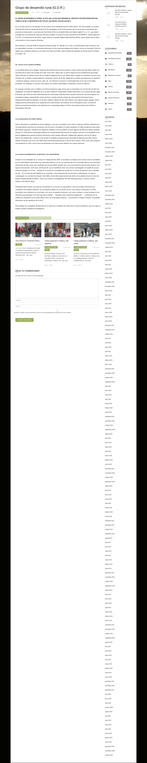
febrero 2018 (109, 512)
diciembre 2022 (109, 282)
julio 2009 (108, 694)
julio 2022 (108, 295)
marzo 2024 (108, 225)
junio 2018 (108, 494)
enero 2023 (108, 277)
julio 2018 (108, 490)
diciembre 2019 (109, 416)
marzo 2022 (108, 312)
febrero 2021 (109, 360)
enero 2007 (108, 742)
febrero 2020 (109, 408)
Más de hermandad (22, 218)
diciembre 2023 (109, 238)
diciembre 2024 (109, 195)
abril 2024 (108, 221)
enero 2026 (108, 143)
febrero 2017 (109, 564)
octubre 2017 (109, 529)
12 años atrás (37, 244)
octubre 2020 (109, 377)
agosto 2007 (108, 711)
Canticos (18, 244)
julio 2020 (108, 386)
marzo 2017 (108, 560)
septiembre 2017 (110, 533)
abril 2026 (108, 130)
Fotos (47, 250)
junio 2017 (108, 547)
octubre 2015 (109, 633)
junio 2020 (108, 390)
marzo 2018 (108, 507)
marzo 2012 (108, 677)
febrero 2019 (109, 460)
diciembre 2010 (109, 690)
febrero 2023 (109, 273)
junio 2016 (108, 599)
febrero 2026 (109, 139)
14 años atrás (66, 247)
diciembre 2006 (109, 746)
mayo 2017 (108, 551)
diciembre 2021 (109, 325)
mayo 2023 (108, 260)
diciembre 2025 (109, 147)
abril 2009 (108, 703)
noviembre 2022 (110, 286)
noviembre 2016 (110, 577)
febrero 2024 (109, 230)
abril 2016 (108, 607)
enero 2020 (108, 412)
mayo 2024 (108, 217)
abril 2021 (108, 351)
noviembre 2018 (110, 473)
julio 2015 (108, 646)
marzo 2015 (108, 664)
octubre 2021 (109, 334)
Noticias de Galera (21, 12)
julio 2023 (108, 251)
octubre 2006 (109, 755)
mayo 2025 (108, 173)
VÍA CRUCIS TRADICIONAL (27, 241)
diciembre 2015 (109, 625)
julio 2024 (108, 208)
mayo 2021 (108, 347)
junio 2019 (108, 442)
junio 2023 (108, 256)
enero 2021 (108, 364)
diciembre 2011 (109, 681)
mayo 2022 (108, 303)
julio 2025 (108, 165)
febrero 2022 (109, 317)
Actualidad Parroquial (51, 247)
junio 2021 (108, 343)
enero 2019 (108, 464)
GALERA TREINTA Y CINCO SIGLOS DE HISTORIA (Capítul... (123, 12)
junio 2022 (108, 299)
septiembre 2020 (110, 382)
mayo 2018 (108, 499)
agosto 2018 (108, 486)
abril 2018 (108, 503)
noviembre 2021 (110, 330)
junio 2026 (108, 121)
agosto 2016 (108, 590)
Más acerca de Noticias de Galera (40, 218)
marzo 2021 (108, 356)
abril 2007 (108, 729)
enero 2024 (108, 234)
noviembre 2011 (110, 685)
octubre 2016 (109, 581)
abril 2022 (108, 308)
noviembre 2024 (110, 199)
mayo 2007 (108, 725)
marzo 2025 (108, 182)
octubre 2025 (109, 156)
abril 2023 (108, 264)
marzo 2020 (108, 403)
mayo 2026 (108, 126)
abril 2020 (108, 399)
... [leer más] (28, 255)
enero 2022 (108, 321)
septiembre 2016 (110, 586)
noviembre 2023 (110, 243)
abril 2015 (108, 659)
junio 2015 (108, 651)
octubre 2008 (109, 707)
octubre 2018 (109, 477)
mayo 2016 (108, 603)
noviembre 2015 (110, 629)
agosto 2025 (108, 160)
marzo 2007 (108, 733)
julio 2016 (108, 594)
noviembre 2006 (110, 751)
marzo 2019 (108, 455)
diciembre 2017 (109, 521)
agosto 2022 (108, 290)
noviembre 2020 (110, 373)
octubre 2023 (109, 247)
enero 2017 (108, 568)
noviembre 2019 (110, 421)
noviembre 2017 (110, 525)
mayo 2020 (108, 395)
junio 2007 (108, 720)
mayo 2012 (108, 672)
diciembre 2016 (109, 573)
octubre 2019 (109, 425)
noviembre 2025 (110, 152)
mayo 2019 (108, 447)
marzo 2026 (108, 134)
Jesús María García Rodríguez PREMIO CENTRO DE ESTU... (121, 24)
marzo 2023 (108, 269)
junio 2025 (108, 169)
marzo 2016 (108, 612)
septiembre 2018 (110, 481)
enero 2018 (108, 516)
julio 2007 (108, 716)
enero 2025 (108, 191)
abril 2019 (108, 451)
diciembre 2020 (109, 369)
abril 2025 (108, 178)
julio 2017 (108, 542)
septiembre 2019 (110, 429)
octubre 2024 (109, 204)
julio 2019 (108, 438)
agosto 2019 (108, 434)
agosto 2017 (108, 538)
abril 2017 (108, 555)
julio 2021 (108, 338)
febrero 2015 (109, 668)
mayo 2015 (108, 655)
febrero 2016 (109, 616)
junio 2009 (108, 698)
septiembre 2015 (110, 638)
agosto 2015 (108, 642)
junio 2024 (108, 212)
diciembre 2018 (109, 468)
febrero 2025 (109, 186)
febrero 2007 (109, 737)
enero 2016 (108, 620)
